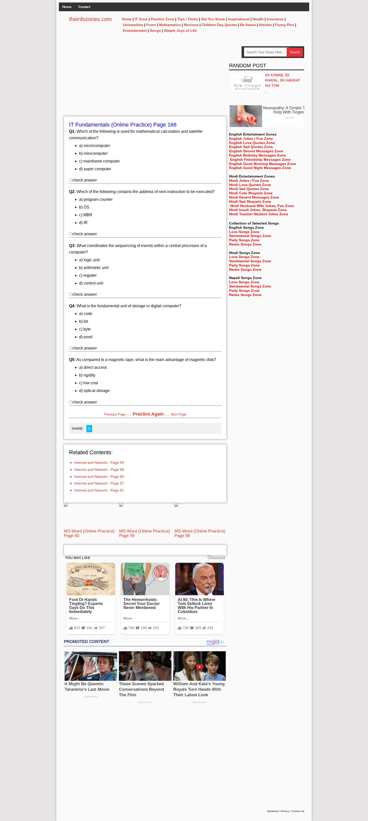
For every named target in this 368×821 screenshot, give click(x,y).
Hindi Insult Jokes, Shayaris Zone (258, 210)
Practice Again (148, 414)
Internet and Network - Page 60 (99, 476)
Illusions (191, 25)
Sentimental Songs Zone (250, 236)
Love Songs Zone (244, 232)
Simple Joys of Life (180, 30)
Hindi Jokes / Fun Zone (249, 180)
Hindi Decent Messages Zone (254, 197)
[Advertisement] (145, 81)
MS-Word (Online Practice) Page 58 (199, 533)
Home (66, 7)
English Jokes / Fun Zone (251, 138)
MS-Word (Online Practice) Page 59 (144, 533)
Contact (84, 7)
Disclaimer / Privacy (278, 811)
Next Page (178, 414)
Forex (151, 25)
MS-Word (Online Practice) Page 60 (89, 533)
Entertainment (135, 30)
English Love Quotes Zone (252, 143)
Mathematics (170, 25)
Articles (265, 25)
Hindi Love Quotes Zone (250, 185)
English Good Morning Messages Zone (262, 164)
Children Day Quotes (219, 25)
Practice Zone (162, 19)
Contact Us (297, 811)
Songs (155, 30)
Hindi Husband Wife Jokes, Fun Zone (262, 206)
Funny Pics (284, 25)
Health (258, 19)
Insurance (275, 19)
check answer (84, 180)
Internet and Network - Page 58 (99, 470)
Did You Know (213, 19)
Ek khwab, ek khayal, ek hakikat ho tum (282, 80)
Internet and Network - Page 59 (99, 462)
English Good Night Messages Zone (260, 168)
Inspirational (239, 19)
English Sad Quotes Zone (251, 147)
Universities (133, 25)
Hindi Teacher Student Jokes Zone (258, 214)
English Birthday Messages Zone (257, 155)
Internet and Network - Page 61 (99, 490)
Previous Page (114, 414)
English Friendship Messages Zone (260, 160)
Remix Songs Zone (245, 244)
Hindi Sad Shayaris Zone (250, 202)
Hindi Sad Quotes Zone (249, 189)
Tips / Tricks (187, 19)
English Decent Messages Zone (256, 151)
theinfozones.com (90, 19)
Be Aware (248, 25)
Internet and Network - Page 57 (99, 483)
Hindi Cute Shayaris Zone (251, 193)
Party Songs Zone (244, 240)
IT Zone (141, 19)
